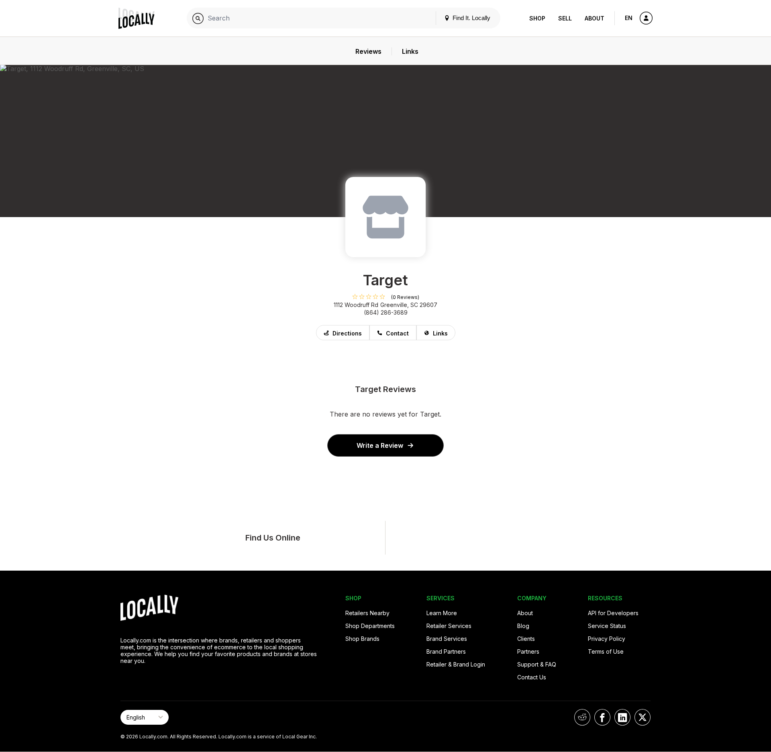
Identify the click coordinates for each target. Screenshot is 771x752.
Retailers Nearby (367, 613)
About (594, 18)
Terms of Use (606, 651)
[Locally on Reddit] (582, 717)
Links (440, 333)
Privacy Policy (606, 638)
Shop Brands (362, 638)
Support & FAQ (536, 664)
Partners (528, 651)
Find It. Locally (470, 17)
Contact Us (531, 677)
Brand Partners (446, 651)
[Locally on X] (642, 717)
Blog (523, 625)
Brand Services (446, 638)
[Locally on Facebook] (602, 717)
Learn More (441, 613)
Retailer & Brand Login (455, 664)
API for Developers (613, 613)
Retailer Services (448, 625)
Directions (347, 333)
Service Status (607, 625)
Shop (537, 18)
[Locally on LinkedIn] (622, 717)
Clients (526, 638)
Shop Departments (370, 625)
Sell (565, 18)
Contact (397, 333)
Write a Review (380, 445)
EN (628, 17)
